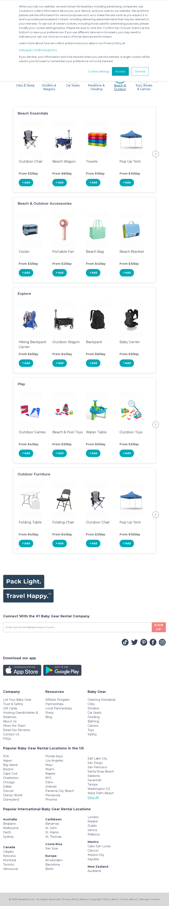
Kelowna (9, 856)
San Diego (95, 763)
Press (49, 713)
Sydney (8, 837)
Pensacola (52, 795)
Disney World (12, 795)
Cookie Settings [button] (98, 71)
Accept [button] (120, 71)
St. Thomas (53, 837)
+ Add (26, 182)
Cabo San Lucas (99, 846)
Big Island (10, 765)
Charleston (11, 778)
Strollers (93, 708)
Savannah (95, 780)
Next (156, 154)
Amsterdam (54, 860)
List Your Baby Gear (17, 700)
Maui (48, 765)
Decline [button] (140, 71)
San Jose (51, 848)
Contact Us (11, 734)
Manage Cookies (150, 899)
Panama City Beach (59, 791)
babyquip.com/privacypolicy (38, 50)
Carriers (93, 726)
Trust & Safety (13, 704)
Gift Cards (10, 708)
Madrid (92, 821)
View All (93, 797)
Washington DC (99, 789)
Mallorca (94, 834)
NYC (48, 778)
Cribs (91, 704)
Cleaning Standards (101, 700)
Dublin (92, 826)
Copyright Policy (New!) (104, 899)
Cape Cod (10, 773)
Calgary (8, 851)
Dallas (7, 786)
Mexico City (96, 855)
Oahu (49, 782)
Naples (50, 773)
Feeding (94, 717)
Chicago (9, 782)
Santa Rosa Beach (101, 771)
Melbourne (11, 828)
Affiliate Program (57, 700)
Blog (48, 717)
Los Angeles (54, 760)
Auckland (94, 871)
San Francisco (97, 767)
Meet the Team (14, 726)
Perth (7, 832)
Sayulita (93, 859)
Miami (49, 769)
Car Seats (94, 713)
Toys (91, 730)
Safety (92, 734)
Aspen (7, 760)
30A (6, 756)
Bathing (93, 721)
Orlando (51, 786)
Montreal (9, 860)
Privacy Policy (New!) (75, 899)
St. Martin (52, 832)
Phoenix (51, 799)
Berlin (49, 869)
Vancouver (10, 869)
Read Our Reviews (16, 730)
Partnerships (54, 704)
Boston (8, 769)
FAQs (7, 739)
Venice (92, 830)
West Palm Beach (101, 793)
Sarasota (94, 776)
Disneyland (11, 799)
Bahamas (52, 824)
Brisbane (9, 824)
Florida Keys (54, 756)
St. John (51, 828)
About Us (9, 721)
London (93, 817)
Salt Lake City (97, 758)
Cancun (93, 850)
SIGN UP (158, 627)
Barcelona (52, 864)
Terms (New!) (129, 899)
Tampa (92, 784)
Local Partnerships (58, 708)
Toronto (8, 864)
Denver (8, 791)
